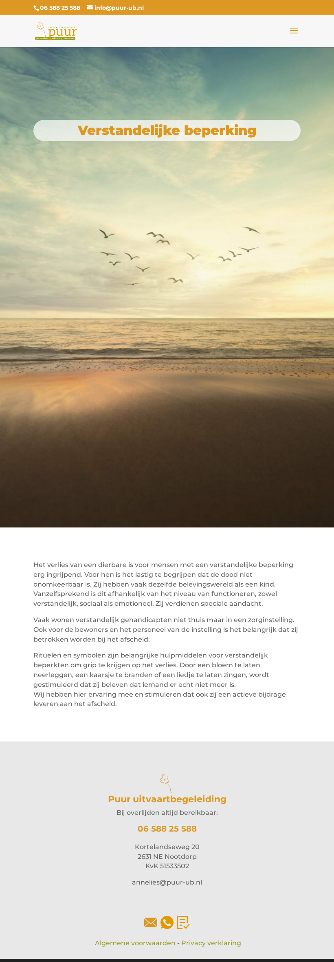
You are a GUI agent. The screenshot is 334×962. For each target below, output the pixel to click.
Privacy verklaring (211, 943)
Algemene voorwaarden (135, 943)
